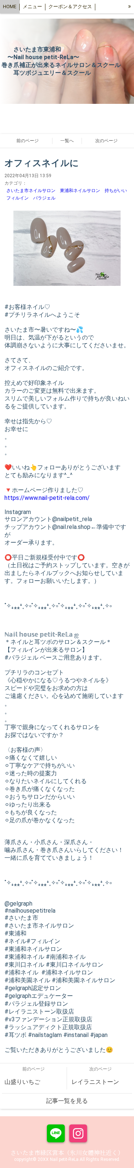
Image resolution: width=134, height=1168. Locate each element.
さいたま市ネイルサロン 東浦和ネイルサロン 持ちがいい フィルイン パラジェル (67, 194)
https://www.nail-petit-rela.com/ (47, 497)
